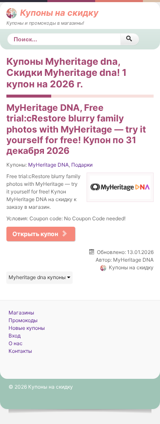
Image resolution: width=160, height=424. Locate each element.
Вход (14, 335)
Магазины (21, 312)
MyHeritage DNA (48, 165)
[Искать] (129, 39)
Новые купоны (27, 328)
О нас (16, 343)
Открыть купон (35, 233)
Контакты (20, 351)
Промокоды (23, 320)
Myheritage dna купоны (38, 277)
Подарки (82, 165)
